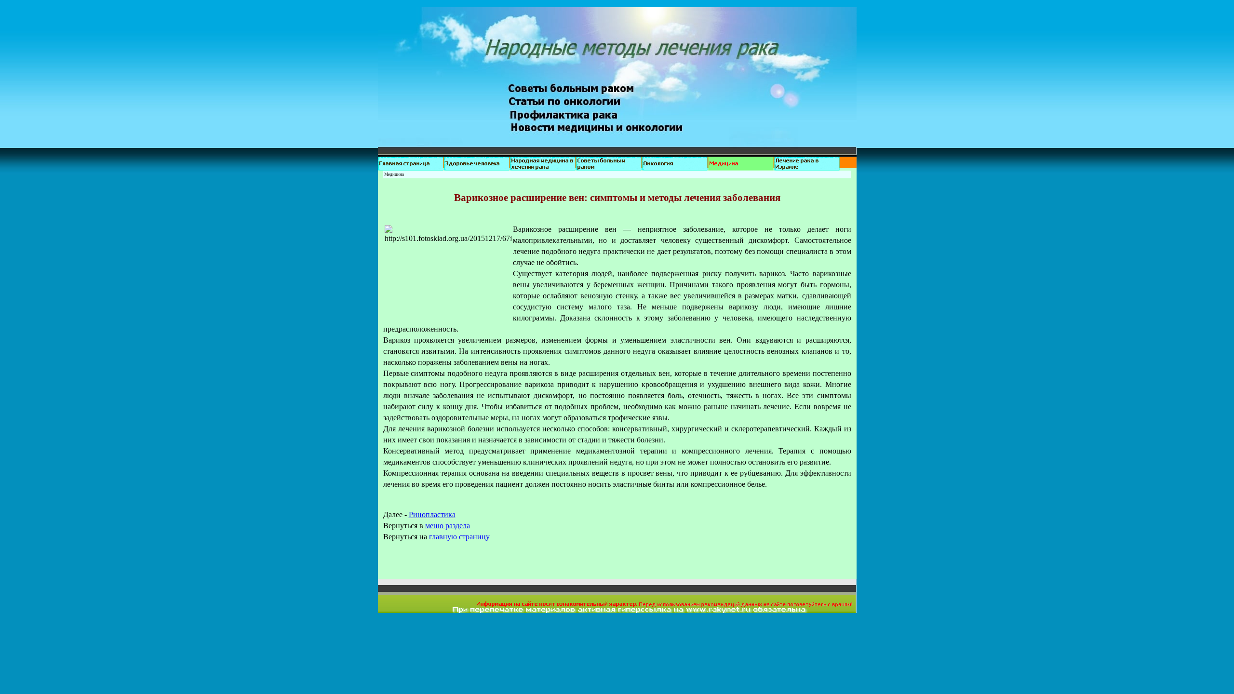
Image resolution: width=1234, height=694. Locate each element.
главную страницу (459, 537)
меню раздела (447, 525)
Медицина (394, 174)
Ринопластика (432, 514)
